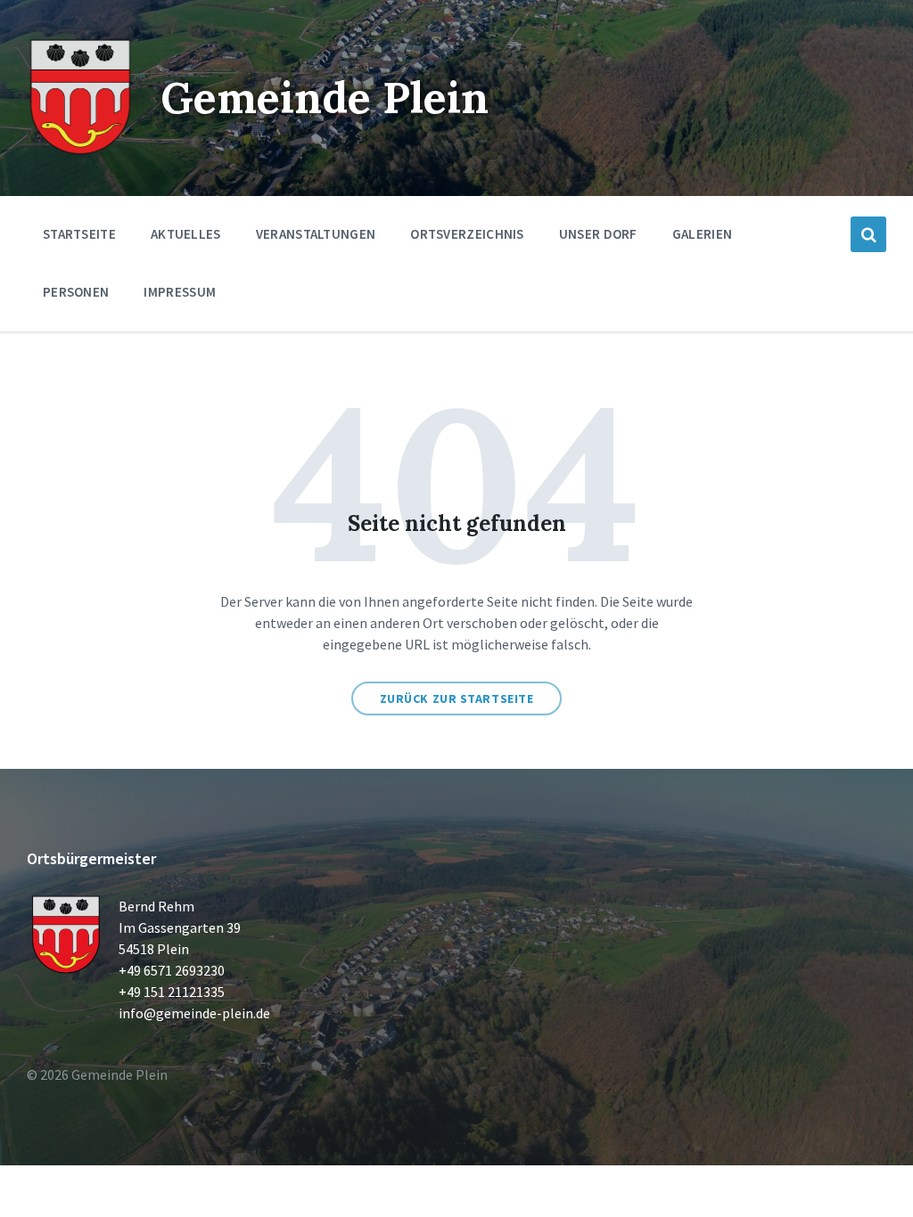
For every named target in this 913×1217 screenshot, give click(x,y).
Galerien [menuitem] (702, 233)
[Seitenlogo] (80, 151)
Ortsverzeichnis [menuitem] (467, 233)
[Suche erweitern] (868, 234)
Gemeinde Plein (324, 97)
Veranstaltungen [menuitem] (316, 233)
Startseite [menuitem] (79, 233)
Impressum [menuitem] (180, 291)
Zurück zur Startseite (457, 698)
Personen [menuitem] (76, 291)
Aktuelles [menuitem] (186, 233)
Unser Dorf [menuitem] (598, 233)
